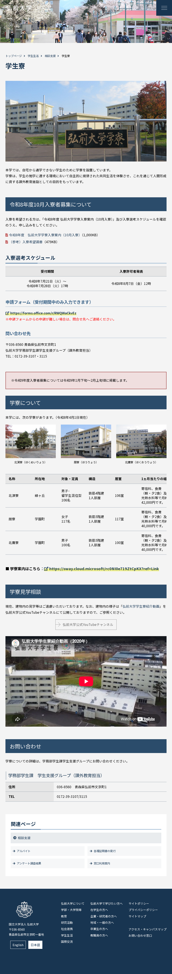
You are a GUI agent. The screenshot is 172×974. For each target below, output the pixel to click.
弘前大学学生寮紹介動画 (140, 606)
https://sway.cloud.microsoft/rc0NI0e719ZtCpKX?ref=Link (104, 568)
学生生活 (33, 56)
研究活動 (67, 922)
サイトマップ (137, 916)
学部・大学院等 (71, 910)
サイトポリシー (139, 903)
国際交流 (67, 941)
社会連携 (67, 929)
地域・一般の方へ (102, 922)
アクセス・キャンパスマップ (148, 929)
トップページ (13, 56)
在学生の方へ (99, 910)
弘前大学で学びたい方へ (106, 903)
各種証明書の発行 (105, 851)
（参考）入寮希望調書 (26, 241)
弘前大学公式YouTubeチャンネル (88, 624)
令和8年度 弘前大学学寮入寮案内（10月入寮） (45, 235)
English (18, 945)
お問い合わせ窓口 (140, 935)
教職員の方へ (99, 935)
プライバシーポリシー (143, 910)
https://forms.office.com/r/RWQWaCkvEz (43, 313)
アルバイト (23, 851)
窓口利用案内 (102, 863)
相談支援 (50, 56)
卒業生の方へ (99, 929)
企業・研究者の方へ (103, 916)
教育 (64, 916)
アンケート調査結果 (29, 863)
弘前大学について (73, 903)
